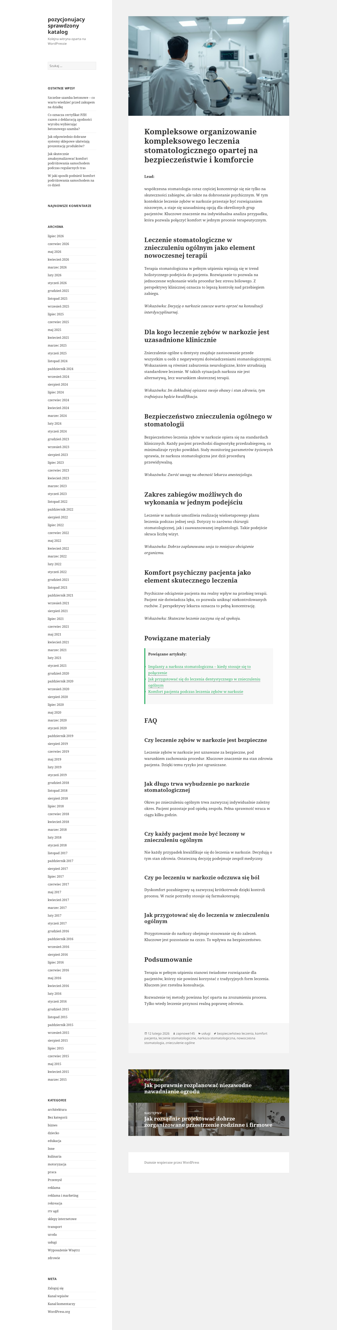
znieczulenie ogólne (180, 1043)
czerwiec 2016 (58, 970)
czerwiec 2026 (58, 244)
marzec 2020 (57, 720)
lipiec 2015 (56, 1048)
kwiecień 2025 (58, 337)
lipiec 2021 (56, 619)
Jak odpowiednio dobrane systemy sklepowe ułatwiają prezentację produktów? (69, 141)
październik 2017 (60, 861)
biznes (52, 1125)
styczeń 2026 (57, 283)
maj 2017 (54, 892)
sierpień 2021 (58, 611)
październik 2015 (60, 1025)
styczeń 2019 (57, 775)
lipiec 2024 (56, 392)
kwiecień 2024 (58, 408)
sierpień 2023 (58, 455)
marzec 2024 (57, 416)
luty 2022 (54, 564)
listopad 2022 (57, 501)
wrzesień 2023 (58, 447)
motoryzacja (57, 1164)
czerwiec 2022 (58, 533)
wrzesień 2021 (58, 603)
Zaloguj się (56, 1288)
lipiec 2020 (56, 704)
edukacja (54, 1141)
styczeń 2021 (57, 665)
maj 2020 (54, 712)
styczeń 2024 (57, 431)
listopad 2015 (57, 1017)
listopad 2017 (57, 853)
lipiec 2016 (56, 962)
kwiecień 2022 (58, 548)
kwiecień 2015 (58, 1072)
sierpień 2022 (58, 517)
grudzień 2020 (58, 673)
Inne (51, 1148)
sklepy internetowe (62, 1219)
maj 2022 (54, 540)
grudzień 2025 (58, 291)
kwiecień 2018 (58, 822)
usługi (52, 1242)
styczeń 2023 (57, 494)
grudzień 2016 (58, 931)
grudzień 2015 (58, 1009)
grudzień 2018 (58, 783)
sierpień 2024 (58, 384)
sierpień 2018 (58, 798)
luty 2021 (54, 658)
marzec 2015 (57, 1079)
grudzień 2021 (58, 580)
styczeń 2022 (57, 572)
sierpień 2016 (58, 954)
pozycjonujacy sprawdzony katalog (66, 25)
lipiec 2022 (56, 525)
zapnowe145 (185, 1033)
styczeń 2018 (57, 845)
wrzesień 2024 (58, 376)
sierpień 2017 (58, 868)
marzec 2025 (57, 345)
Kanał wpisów (58, 1296)
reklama (54, 1188)
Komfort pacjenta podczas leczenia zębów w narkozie (195, 691)
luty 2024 (54, 423)
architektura (57, 1109)
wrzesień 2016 (58, 947)
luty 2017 (54, 915)
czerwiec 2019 (58, 751)
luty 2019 (54, 767)
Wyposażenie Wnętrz (64, 1250)
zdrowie (54, 1258)
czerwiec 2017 (58, 884)
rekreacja (55, 1203)
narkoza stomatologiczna (216, 1038)
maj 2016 (54, 978)
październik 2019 (60, 736)
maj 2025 (54, 330)
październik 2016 (60, 939)
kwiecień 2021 (58, 642)
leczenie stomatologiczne (177, 1038)
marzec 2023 (57, 486)
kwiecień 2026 (58, 259)
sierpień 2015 (58, 1040)
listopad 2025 (57, 298)
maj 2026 (54, 252)
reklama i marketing (63, 1195)
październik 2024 (60, 369)
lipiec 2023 (56, 462)
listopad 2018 (57, 790)
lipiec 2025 (56, 314)
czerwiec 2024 (58, 400)
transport (55, 1227)
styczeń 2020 (57, 728)
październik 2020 (60, 681)
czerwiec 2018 (58, 814)
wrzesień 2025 (58, 306)
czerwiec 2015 (58, 1056)
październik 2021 (60, 595)
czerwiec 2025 (58, 322)
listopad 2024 (57, 361)
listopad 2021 (57, 587)
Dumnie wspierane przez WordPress (171, 1162)
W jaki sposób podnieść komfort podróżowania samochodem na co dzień (71, 180)
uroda (52, 1234)
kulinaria (54, 1156)
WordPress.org (59, 1311)
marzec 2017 (57, 908)
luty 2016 (54, 993)
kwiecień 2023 (58, 478)
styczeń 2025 (57, 353)
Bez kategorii (57, 1117)
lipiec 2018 (56, 806)
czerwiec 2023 (58, 470)
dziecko (53, 1133)
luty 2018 (54, 837)
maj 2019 (54, 759)
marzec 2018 (57, 829)
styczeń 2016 (57, 1001)
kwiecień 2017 (58, 900)
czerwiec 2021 (58, 626)
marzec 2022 (57, 556)
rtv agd (53, 1211)
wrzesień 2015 (58, 1032)
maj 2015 (54, 1064)
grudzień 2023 (58, 439)
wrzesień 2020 (58, 689)
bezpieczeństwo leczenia (235, 1033)
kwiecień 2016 (58, 986)
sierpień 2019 (58, 744)
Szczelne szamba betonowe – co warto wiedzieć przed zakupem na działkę (71, 102)
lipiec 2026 (56, 236)
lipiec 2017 (56, 876)
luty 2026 (54, 275)
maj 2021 (54, 634)
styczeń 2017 (57, 923)
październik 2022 (60, 509)
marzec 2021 (57, 650)
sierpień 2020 (58, 697)
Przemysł (55, 1180)
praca (52, 1172)
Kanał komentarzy (61, 1304)
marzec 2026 (57, 267)
